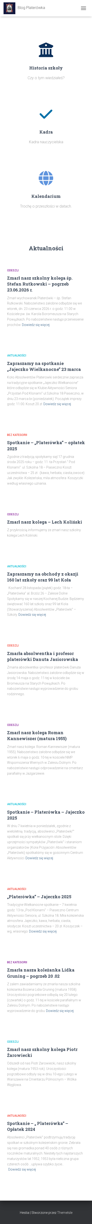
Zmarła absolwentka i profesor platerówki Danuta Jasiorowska (42, 656)
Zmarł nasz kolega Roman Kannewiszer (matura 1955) (37, 735)
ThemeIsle (64, 1213)
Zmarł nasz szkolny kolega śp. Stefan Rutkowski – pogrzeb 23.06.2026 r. (39, 284)
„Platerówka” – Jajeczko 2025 (39, 896)
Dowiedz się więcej (36, 325)
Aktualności (16, 355)
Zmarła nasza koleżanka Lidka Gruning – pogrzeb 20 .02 (41, 973)
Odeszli (13, 270)
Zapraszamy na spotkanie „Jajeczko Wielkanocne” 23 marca (44, 366)
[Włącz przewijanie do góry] (83, 1214)
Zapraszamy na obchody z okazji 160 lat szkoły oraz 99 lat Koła (42, 577)
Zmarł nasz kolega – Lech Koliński (44, 522)
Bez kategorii (17, 435)
